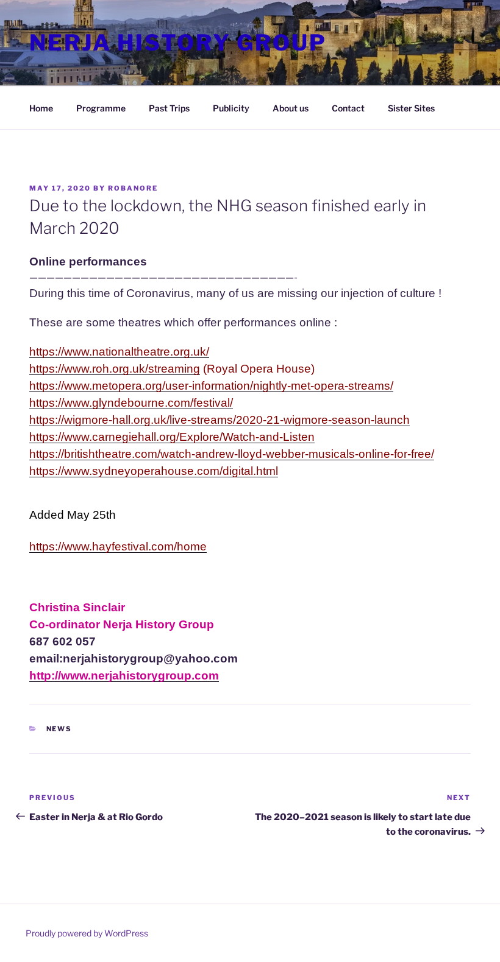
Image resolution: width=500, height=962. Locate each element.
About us (291, 108)
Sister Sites (411, 108)
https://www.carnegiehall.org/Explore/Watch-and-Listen (172, 436)
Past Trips (169, 108)
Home (41, 108)
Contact (348, 108)
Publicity (231, 108)
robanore (133, 188)
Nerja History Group (178, 42)
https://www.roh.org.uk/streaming (114, 368)
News (59, 729)
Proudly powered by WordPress (87, 933)
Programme (101, 108)
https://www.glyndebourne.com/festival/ (131, 402)
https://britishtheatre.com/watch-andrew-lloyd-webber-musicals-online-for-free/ (231, 454)
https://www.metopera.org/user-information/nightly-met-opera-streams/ (211, 385)
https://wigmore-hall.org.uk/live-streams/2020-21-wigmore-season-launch (219, 419)
